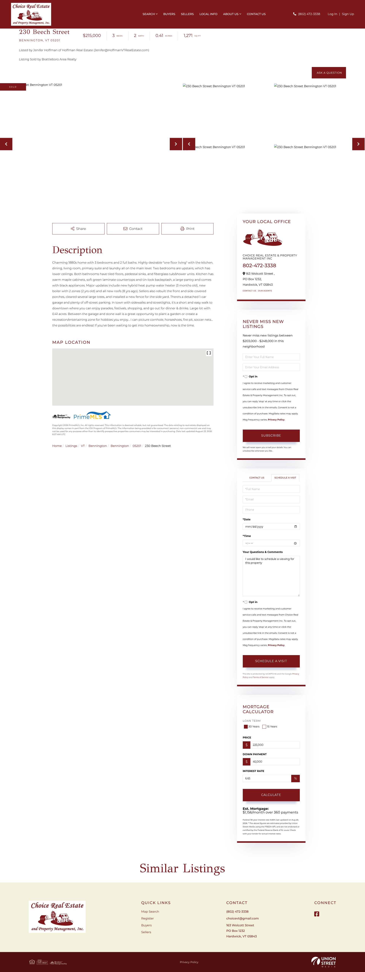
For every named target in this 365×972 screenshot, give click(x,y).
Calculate (271, 795)
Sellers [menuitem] (187, 14)
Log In (332, 14)
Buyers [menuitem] (169, 14)
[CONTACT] (329, 72)
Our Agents (265, 290)
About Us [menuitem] (231, 14)
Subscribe (271, 435)
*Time (247, 536)
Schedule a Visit (285, 477)
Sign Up (348, 14)
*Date (247, 519)
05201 (137, 446)
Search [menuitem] (149, 14)
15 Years (272, 726)
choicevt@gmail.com (242, 918)
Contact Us (249, 290)
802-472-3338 (259, 265)
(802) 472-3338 (309, 14)
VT (83, 446)
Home (57, 446)
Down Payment (255, 754)
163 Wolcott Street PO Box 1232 (241, 931)
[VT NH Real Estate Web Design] (323, 962)
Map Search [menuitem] (150, 912)
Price (247, 737)
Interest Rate (253, 771)
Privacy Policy (276, 419)
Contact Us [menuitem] (256, 14)
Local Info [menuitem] (208, 14)
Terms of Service (261, 677)
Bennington (98, 446)
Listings (71, 446)
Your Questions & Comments (263, 552)
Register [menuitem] (147, 918)
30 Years (253, 726)
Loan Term (252, 720)
